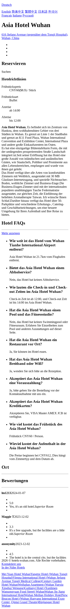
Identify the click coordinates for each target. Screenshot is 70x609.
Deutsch (7, 4)
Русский (28, 15)
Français (7, 15)
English (6, 11)
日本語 (42, 11)
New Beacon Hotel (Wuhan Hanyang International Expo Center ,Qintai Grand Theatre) (35, 598)
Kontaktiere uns (11, 564)
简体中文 (18, 11)
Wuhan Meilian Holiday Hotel (43, 595)
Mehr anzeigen (11, 233)
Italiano (17, 15)
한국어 (53, 11)
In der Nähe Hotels (13, 567)
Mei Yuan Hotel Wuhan (16, 574)
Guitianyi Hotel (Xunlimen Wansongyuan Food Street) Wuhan (29, 589)
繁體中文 (31, 11)
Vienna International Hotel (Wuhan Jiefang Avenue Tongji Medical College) (33, 579)
